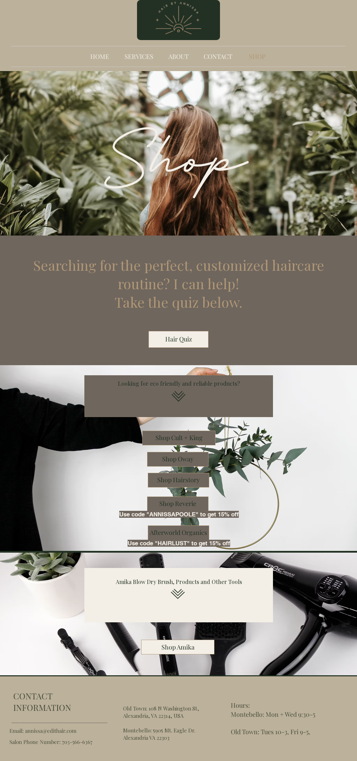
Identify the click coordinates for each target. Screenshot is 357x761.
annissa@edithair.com (50, 730)
